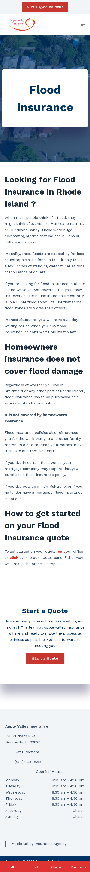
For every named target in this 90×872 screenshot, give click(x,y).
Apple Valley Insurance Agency (39, 843)
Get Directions (27, 752)
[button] (45, 658)
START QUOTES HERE (45, 7)
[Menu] (83, 24)
